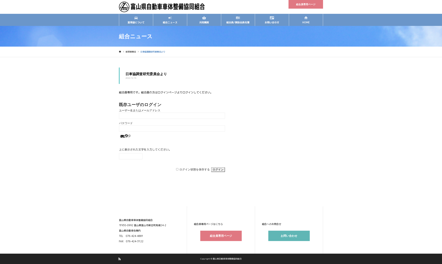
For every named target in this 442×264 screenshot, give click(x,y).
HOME (306, 22)
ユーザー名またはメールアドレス (139, 110)
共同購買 (204, 22)
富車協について (136, 22)
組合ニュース (170, 22)
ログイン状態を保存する (194, 169)
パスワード (126, 123)
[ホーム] (120, 52)
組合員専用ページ (305, 4)
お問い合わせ (272, 22)
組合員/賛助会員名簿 (237, 22)
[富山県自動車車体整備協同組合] (162, 7)
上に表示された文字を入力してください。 (145, 149)
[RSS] (119, 259)
